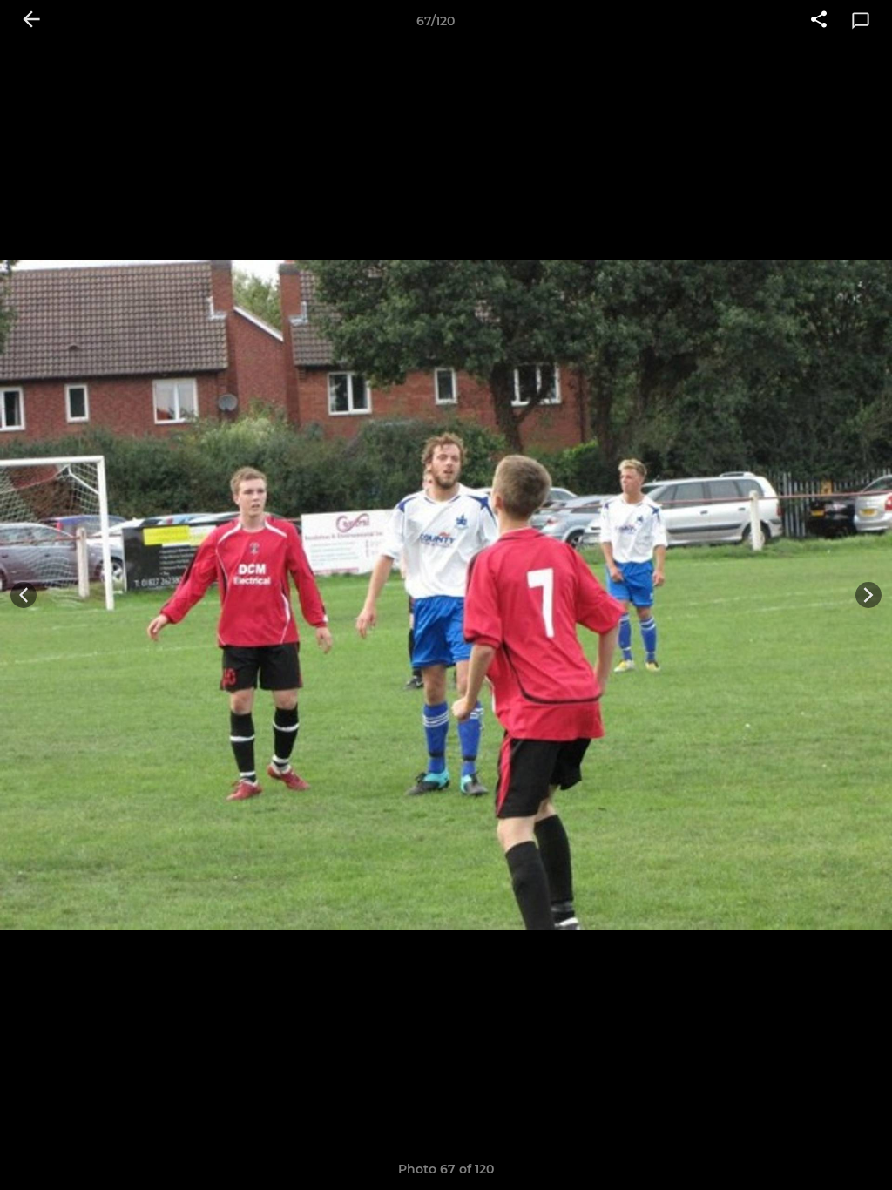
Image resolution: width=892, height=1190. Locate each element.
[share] (818, 21)
